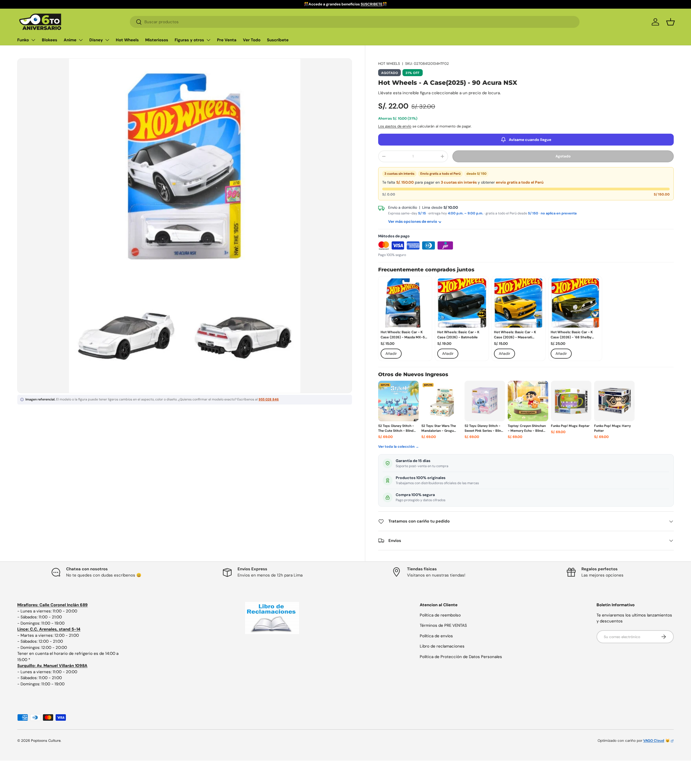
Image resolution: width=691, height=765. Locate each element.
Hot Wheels (127, 40)
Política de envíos (436, 636)
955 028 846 (269, 399)
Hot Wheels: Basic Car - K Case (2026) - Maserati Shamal (515, 335)
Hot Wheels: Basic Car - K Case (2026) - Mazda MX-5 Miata (403, 335)
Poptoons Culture (45, 740)
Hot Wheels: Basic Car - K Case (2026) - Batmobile (458, 334)
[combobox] (354, 22)
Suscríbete (278, 40)
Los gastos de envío (394, 126)
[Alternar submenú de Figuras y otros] (208, 40)
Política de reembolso (440, 615)
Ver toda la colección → (398, 446)
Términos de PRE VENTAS (443, 625)
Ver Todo (251, 40)
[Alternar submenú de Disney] (107, 40)
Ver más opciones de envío (412, 221)
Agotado (563, 156)
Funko (23, 40)
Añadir (391, 353)
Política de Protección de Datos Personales (461, 656)
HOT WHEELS (389, 63)
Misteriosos (156, 40)
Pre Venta (226, 40)
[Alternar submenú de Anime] (80, 40)
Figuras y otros (189, 40)
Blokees (49, 40)
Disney (96, 40)
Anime (70, 40)
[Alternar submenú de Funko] (33, 40)
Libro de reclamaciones (442, 646)
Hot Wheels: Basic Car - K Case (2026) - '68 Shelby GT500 (572, 335)
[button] (670, 22)
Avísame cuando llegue (530, 139)
